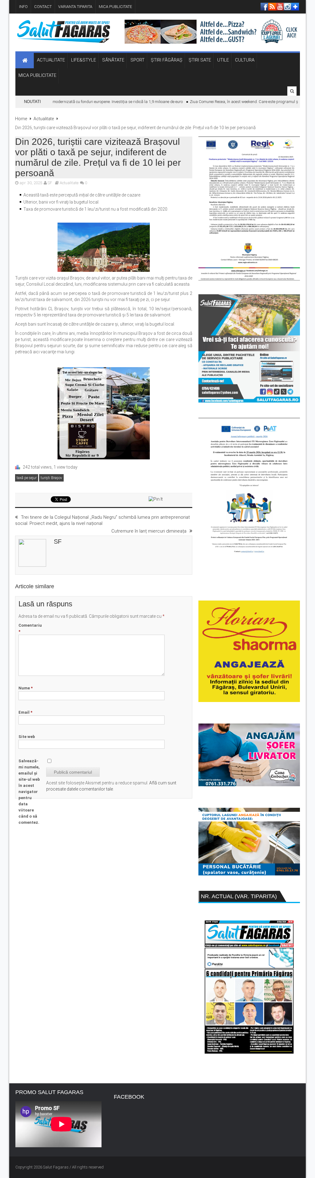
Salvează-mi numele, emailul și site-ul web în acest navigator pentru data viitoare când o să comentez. (29, 792)
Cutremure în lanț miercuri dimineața (148, 531)
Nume (25, 688)
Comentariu (30, 628)
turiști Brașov (51, 478)
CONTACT (43, 6)
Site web (26, 736)
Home (21, 118)
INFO (23, 6)
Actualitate (44, 118)
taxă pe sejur (27, 478)
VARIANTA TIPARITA (75, 6)
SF (50, 182)
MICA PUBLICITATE (115, 6)
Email (25, 712)
